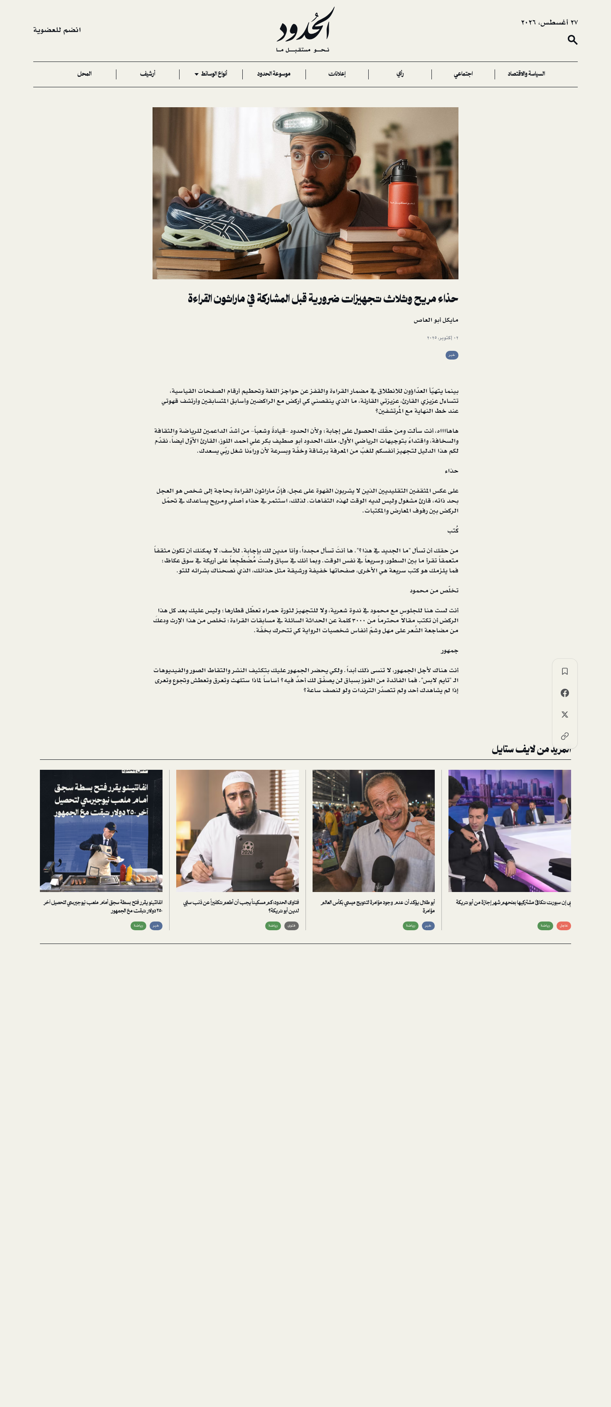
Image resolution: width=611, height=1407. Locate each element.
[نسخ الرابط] (565, 736)
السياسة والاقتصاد (526, 74)
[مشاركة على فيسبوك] (565, 693)
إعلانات (336, 74)
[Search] (573, 40)
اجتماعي (463, 74)
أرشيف (147, 74)
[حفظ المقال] (565, 671)
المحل (84, 74)
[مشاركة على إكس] (565, 714)
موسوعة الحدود (274, 74)
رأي (400, 74)
